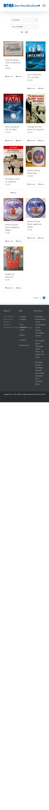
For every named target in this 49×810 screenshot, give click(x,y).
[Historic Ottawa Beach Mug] (35, 156)
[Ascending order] (36, 20)
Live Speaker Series (23, 327)
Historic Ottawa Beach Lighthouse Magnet (12, 227)
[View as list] (26, 32)
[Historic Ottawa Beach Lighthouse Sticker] (35, 208)
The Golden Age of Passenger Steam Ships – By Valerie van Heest (39, 349)
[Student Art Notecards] (13, 258)
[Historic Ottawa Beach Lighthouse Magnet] (13, 209)
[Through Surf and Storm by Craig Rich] (35, 108)
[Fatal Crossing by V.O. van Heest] (13, 108)
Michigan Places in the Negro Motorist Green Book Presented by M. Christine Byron (39, 373)
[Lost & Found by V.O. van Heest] (35, 56)
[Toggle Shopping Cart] (39, 5)
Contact (23, 340)
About (22, 335)
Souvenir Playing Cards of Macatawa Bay (13, 62)
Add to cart (10, 76)
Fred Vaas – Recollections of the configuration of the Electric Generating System (39, 326)
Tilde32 (43, 394)
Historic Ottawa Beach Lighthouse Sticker (34, 224)
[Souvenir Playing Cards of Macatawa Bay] (13, 48)
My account (24, 345)
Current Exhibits (23, 317)
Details (19, 76)
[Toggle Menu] (44, 6)
